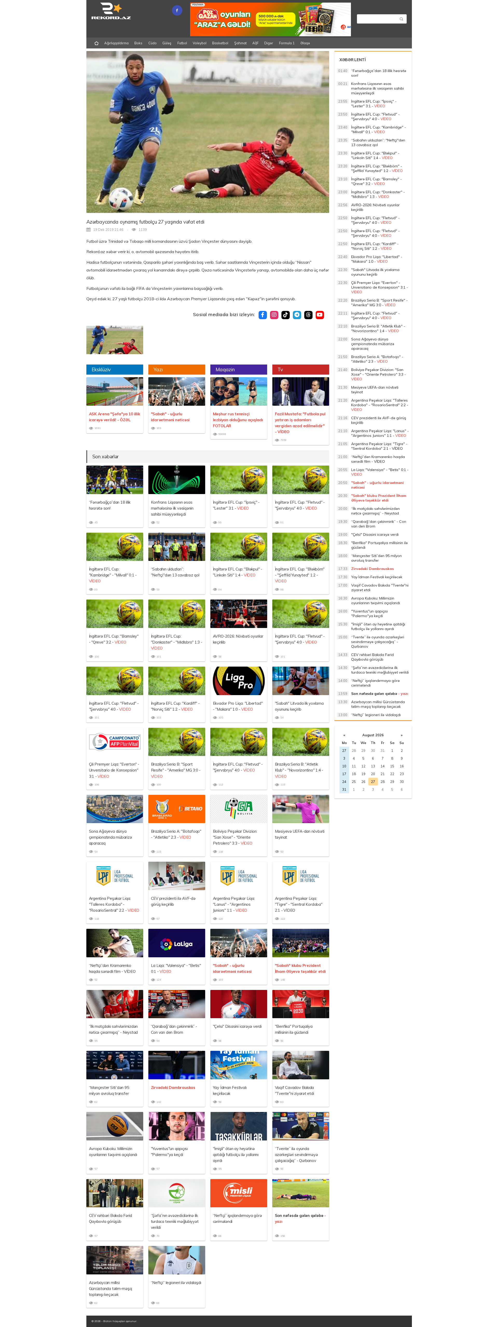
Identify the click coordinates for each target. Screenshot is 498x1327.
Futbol (182, 43)
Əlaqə (305, 43)
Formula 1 (287, 43)
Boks (138, 43)
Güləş (166, 43)
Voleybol (199, 43)
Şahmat (240, 43)
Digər (268, 43)
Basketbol (220, 43)
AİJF (255, 43)
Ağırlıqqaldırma (116, 43)
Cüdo (152, 43)
